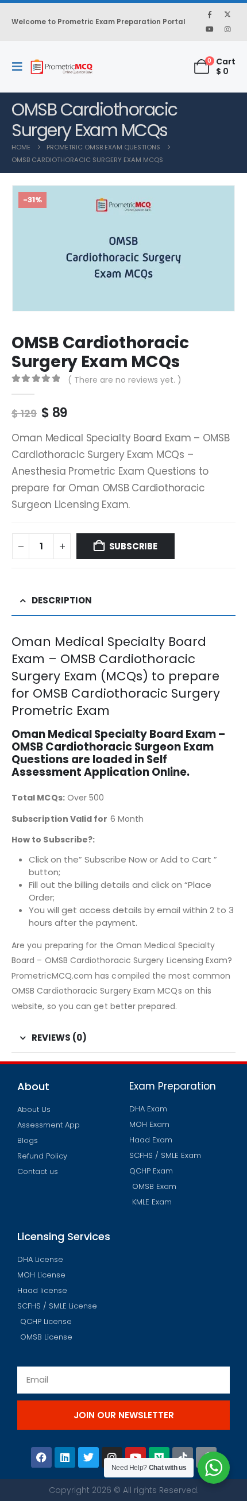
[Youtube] (209, 29)
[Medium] (159, 1457)
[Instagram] (227, 29)
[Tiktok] (182, 1457)
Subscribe (133, 546)
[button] (20, 66)
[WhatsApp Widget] (214, 1468)
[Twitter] (88, 1457)
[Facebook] (209, 14)
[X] (227, 14)
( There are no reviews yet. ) (125, 380)
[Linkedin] (65, 1457)
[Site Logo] (61, 66)
